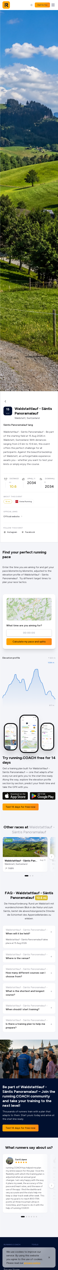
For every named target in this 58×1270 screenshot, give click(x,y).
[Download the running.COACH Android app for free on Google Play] (43, 796)
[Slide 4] (31, 1216)
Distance (14, 478)
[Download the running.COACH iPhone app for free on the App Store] (15, 796)
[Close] (49, 1257)
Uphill (30, 478)
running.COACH (12, 1244)
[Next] (51, 856)
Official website (11, 516)
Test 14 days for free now (20, 806)
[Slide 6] (36, 1216)
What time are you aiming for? (24, 625)
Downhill (50, 478)
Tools (35, 1244)
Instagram (12, 532)
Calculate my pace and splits (29, 641)
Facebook (30, 532)
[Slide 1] (26, 875)
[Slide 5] (34, 1216)
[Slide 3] (32, 875)
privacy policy (32, 1262)
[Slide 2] (30, 875)
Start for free (42, 5)
